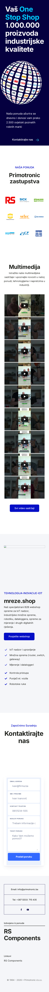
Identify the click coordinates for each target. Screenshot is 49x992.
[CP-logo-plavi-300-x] (24, 228)
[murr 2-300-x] (38, 195)
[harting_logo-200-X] (10, 211)
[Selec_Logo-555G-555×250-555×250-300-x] (24, 211)
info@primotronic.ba (28, 889)
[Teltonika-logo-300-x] (38, 211)
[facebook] (21, 910)
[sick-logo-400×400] (24, 195)
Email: (14, 889)
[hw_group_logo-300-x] (10, 228)
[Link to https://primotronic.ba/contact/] (37, 140)
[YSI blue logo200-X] (38, 228)
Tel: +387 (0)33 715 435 (24, 899)
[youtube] (27, 910)
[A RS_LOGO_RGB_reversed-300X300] (10, 195)
